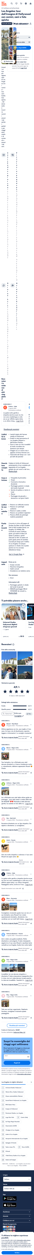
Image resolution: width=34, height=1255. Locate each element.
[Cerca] (11, 3)
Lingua (5, 1175)
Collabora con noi (8, 1220)
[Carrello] (21, 4)
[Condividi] (31, 23)
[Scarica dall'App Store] (10, 1205)
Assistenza (6, 1212)
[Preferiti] (16, 4)
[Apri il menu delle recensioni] (31, 725)
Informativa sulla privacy (24, 1074)
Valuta (5, 1184)
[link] (13, 621)
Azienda (5, 1216)
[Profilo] (31, 4)
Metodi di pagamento (10, 1224)
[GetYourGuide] (4, 3)
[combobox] (19, 716)
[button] (5, 45)
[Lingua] (25, 3)
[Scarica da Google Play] (10, 1198)
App (4, 1194)
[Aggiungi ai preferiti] (23, 605)
